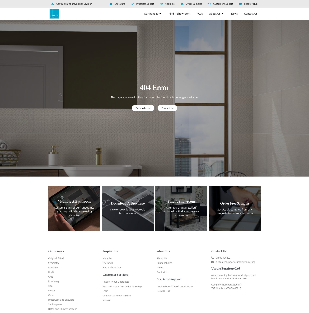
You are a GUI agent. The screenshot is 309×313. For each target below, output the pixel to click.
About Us (162, 258)
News (160, 267)
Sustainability (164, 262)
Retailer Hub (163, 290)
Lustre (51, 290)
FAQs (105, 290)
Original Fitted (56, 258)
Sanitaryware (55, 304)
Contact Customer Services (117, 295)
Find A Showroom (112, 267)
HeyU (51, 272)
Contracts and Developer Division (175, 286)
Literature (108, 262)
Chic (50, 276)
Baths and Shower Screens (62, 308)
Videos (106, 300)
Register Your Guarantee (116, 281)
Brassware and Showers (61, 299)
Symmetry (53, 262)
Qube (51, 295)
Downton (53, 267)
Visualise (107, 258)
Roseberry (53, 281)
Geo (50, 285)
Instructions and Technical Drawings (122, 286)
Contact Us (163, 272)
